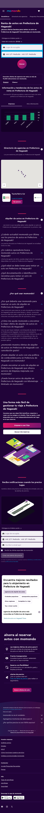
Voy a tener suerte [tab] (11, 606)
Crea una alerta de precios (19, 678)
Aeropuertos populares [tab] (29, 596)
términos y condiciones (34, 559)
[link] (17, 202)
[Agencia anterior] (4, 185)
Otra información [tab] (32, 104)
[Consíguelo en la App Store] (18, 797)
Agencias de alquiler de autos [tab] (15, 592)
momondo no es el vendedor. (14, 715)
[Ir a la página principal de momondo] (13, 11)
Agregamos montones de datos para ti (17, 719)
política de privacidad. (12, 561)
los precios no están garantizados (12, 709)
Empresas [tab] (11, 104)
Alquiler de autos (12, 730)
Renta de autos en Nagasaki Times (15, 618)
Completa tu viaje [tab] (24, 601)
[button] (3, 11)
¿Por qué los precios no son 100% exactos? (19, 722)
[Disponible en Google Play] (6, 797)
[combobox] (12, 38)
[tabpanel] (22, 121)
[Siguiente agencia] (40, 185)
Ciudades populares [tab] (11, 596)
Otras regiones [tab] (10, 601)
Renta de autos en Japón (27, 730)
